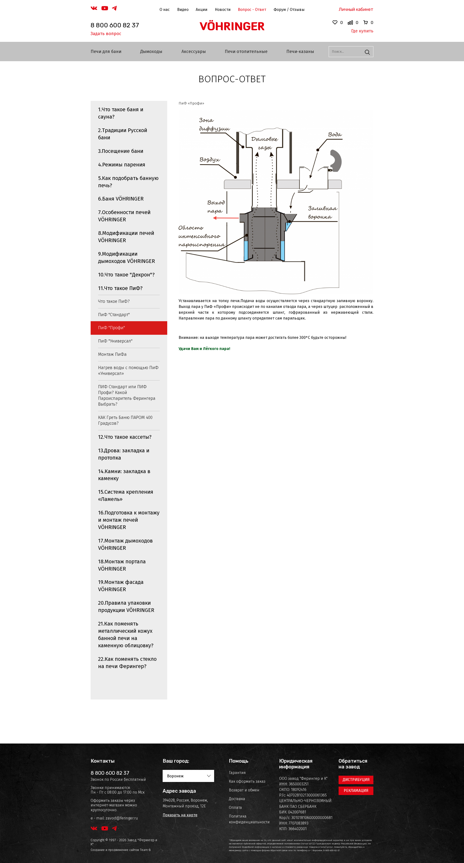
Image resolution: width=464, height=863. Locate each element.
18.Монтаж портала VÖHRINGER (122, 565)
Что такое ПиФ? (114, 301)
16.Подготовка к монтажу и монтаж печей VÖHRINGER (129, 519)
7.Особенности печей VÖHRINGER (124, 216)
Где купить (362, 31)
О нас (165, 9)
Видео (182, 9)
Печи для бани (106, 51)
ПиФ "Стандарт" (114, 314)
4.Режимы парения (121, 164)
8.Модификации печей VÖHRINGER (126, 237)
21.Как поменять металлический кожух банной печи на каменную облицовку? (125, 634)
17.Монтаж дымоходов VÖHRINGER (125, 544)
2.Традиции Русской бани (122, 134)
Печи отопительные (246, 51)
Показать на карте (180, 815)
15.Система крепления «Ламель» (125, 495)
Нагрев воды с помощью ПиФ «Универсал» (128, 370)
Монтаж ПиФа (112, 354)
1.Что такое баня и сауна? (120, 113)
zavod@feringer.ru (122, 818)
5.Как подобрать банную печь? (128, 182)
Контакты (103, 761)
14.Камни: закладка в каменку (124, 475)
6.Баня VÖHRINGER (121, 198)
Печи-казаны (300, 51)
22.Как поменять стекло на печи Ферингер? (127, 663)
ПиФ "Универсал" (115, 341)
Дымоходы (151, 51)
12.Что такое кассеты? (125, 437)
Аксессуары (193, 51)
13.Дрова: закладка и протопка (123, 454)
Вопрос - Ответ (252, 9)
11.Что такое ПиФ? (120, 288)
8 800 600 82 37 (115, 25)
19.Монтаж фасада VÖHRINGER (121, 586)
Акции (201, 9)
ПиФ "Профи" (111, 327)
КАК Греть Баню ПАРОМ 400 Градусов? (125, 420)
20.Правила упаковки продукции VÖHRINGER (126, 606)
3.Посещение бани (120, 151)
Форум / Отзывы (289, 9)
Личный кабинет (356, 9)
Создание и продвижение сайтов (115, 850)
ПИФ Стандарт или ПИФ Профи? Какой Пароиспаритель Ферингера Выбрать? (126, 395)
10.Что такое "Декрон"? (126, 274)
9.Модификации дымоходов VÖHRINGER (126, 257)
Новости (223, 9)
